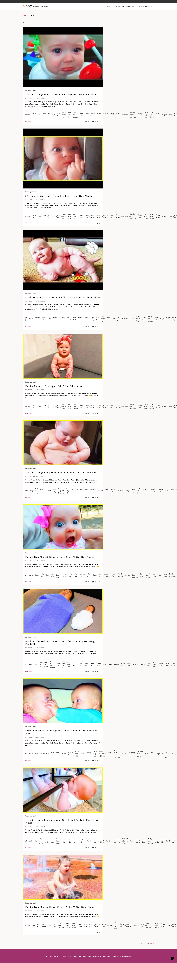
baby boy (63, 319)
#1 (26, 575)
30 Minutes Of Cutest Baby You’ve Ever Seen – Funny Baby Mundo (58, 196)
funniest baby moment (133, 115)
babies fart (37, 319)
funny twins (110, 754)
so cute (152, 754)
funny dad (161, 664)
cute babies (47, 841)
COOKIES (70, 956)
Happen (164, 115)
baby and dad (40, 664)
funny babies (138, 841)
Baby (39, 115)
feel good (118, 319)
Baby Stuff (118, 6)
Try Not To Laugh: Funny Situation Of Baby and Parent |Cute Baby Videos (61, 472)
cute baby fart (103, 319)
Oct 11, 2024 (28, 98)
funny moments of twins (102, 754)
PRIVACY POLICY (82, 956)
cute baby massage (61, 925)
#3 (26, 754)
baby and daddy (46, 664)
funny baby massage (149, 925)
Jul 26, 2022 (28, 648)
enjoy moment (107, 575)
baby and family (41, 841)
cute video (108, 319)
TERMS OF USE (106, 956)
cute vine (87, 115)
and (26, 491)
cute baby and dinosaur (61, 491)
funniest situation (117, 841)
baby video (87, 319)
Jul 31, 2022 (28, 390)
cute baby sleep (68, 925)
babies (27, 115)
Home (107, 6)
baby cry (44, 115)
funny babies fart (138, 319)
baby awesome (56, 319)
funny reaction (146, 491)
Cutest (64, 754)
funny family (167, 664)
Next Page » (150, 943)
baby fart (74, 319)
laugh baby (168, 319)
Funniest (125, 115)
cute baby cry (64, 115)
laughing (124, 754)
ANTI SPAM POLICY (55, 956)
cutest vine (105, 115)
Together (159, 754)
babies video (44, 319)
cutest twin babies (77, 754)
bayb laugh (92, 319)
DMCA (75, 956)
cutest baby (92, 115)
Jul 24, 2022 (28, 826)
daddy (110, 664)
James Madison (40, 98)
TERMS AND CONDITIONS (94, 956)
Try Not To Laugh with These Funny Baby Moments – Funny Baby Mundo (61, 94)
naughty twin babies (140, 754)
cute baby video (69, 115)
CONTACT (64, 956)
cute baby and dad (63, 664)
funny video (158, 115)
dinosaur (100, 491)
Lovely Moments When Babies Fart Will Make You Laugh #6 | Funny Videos (62, 297)
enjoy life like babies (116, 925)
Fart (113, 319)
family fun (112, 115)
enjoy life (100, 575)
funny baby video (146, 115)
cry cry (49, 115)
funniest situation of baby (125, 841)
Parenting (130, 6)
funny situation (154, 491)
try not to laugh (166, 754)
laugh (170, 115)
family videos (118, 115)
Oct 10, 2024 (28, 199)
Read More (28, 121)
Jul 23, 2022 (28, 911)
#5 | (26, 319)
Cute (53, 115)
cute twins (58, 754)
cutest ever (99, 115)
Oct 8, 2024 (28, 301)
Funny (132, 319)
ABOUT (48, 956)
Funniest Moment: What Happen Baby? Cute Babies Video (54, 386)
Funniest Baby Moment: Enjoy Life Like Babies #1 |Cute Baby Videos (59, 557)
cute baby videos (75, 115)
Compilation (45, 754)
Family (116, 664)
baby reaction (43, 491)
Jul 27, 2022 (28, 560)
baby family (69, 319)
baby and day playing (52, 664)
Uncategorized (30, 90)
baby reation (80, 319)
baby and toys (36, 491)
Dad (104, 664)
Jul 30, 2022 (28, 476)
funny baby (140, 115)
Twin (172, 754)
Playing (146, 754)
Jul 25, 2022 (28, 737)
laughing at (132, 754)
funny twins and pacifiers (117, 754)
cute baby (59, 115)
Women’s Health (145, 6)
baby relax (38, 925)
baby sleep (44, 925)
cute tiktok (82, 115)
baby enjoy (42, 575)
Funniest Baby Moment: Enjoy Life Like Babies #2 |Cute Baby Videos (59, 907)
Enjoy (95, 575)
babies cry (34, 115)
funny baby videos (152, 115)
